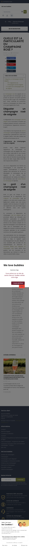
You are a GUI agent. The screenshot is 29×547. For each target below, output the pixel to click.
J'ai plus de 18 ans (18, 283)
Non (22, 286)
